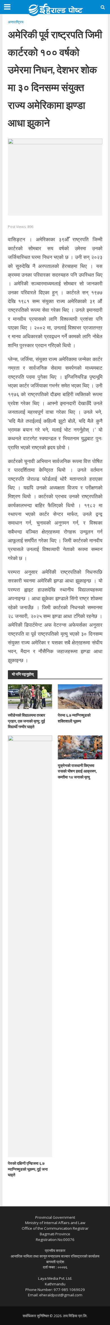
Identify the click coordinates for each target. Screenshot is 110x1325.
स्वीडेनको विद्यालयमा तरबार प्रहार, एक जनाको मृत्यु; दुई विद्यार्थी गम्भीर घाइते (26, 721)
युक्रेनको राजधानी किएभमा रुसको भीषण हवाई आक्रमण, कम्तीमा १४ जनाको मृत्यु (77, 771)
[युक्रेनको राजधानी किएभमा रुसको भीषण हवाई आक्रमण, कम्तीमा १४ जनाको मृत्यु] (80, 747)
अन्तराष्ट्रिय (15, 22)
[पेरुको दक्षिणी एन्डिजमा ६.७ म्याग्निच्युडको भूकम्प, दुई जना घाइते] (30, 946)
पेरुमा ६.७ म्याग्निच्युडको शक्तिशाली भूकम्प (74, 718)
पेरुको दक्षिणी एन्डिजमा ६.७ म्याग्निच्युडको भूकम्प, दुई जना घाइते (28, 1169)
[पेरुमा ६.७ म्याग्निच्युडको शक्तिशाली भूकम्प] (80, 696)
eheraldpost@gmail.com (60, 1294)
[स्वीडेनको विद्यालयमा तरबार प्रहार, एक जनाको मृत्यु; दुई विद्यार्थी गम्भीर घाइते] (30, 696)
